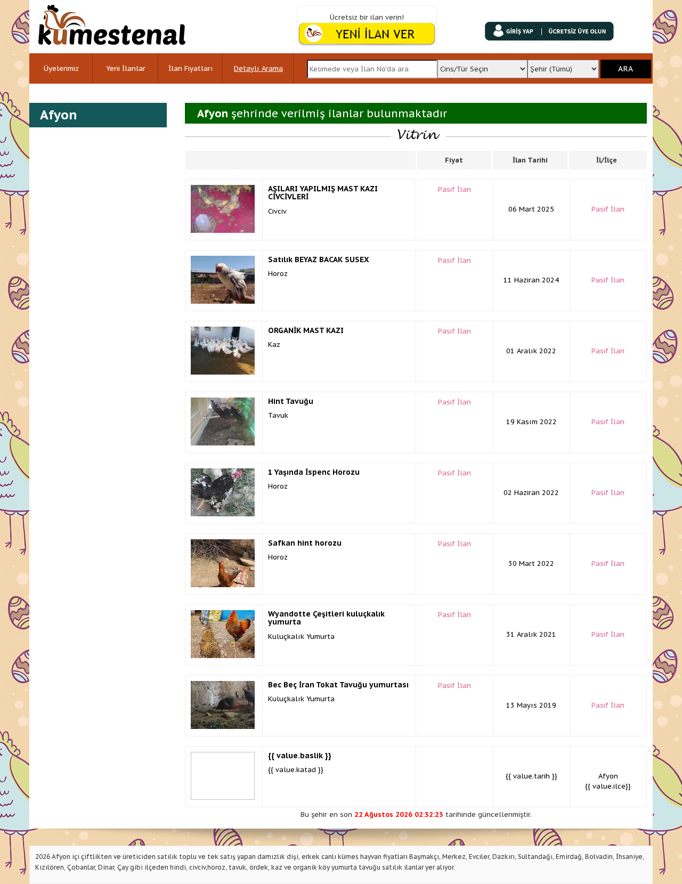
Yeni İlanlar (125, 68)
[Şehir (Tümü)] (563, 65)
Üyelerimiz (61, 68)
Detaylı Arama (258, 68)
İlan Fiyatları (190, 68)
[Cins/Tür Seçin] (482, 65)
